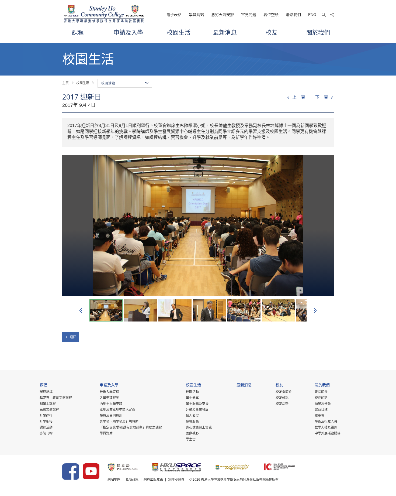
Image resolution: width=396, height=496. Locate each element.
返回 (73, 337)
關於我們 (318, 32)
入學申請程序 (109, 398)
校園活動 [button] (108, 83)
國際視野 (192, 433)
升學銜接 (46, 421)
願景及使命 (323, 404)
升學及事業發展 (197, 410)
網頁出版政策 (153, 479)
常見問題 (248, 14)
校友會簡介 (284, 392)
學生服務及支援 (197, 404)
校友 (271, 32)
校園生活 (178, 32)
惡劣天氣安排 (222, 14)
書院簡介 (321, 392)
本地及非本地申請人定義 (117, 410)
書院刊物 (46, 433)
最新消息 (225, 32)
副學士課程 (48, 404)
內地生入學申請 (111, 404)
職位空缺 (271, 14)
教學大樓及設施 (326, 427)
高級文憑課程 (49, 410)
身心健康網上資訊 (199, 427)
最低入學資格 (109, 392)
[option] (198, 225)
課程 (78, 32)
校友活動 (282, 404)
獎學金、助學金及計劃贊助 (119, 421)
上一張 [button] (81, 310)
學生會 (191, 439)
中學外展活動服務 (328, 433)
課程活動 (46, 427)
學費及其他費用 (111, 416)
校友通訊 (282, 398)
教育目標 (321, 410)
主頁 (65, 83)
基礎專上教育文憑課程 (56, 398)
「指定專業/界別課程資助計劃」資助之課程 (131, 427)
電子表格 (174, 14)
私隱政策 (132, 479)
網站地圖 (113, 479)
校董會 (319, 416)
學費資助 (106, 433)
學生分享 (192, 398)
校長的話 (321, 398)
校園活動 (192, 392)
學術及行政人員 (326, 421)
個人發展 (192, 416)
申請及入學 (128, 32)
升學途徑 (46, 416)
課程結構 (46, 392)
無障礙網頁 (176, 479)
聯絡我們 (293, 14)
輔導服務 (192, 421)
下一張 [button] (315, 310)
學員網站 (196, 14)
